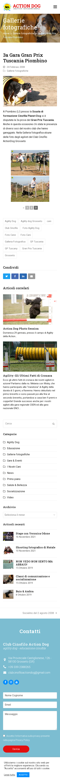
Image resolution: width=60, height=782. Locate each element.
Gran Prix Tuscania (32, 248)
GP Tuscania (36, 241)
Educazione (13, 448)
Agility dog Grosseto (31, 221)
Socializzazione (16, 491)
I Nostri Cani (14, 466)
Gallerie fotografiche (17, 70)
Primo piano (13, 479)
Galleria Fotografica (15, 241)
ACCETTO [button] (23, 775)
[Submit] (53, 423)
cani (49, 221)
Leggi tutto (9, 774)
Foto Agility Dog (31, 228)
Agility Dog (10, 221)
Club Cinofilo (11, 228)
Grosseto (10, 255)
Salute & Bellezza (17, 485)
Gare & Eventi (14, 460)
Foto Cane (10, 234)
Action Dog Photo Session (21, 328)
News (10, 472)
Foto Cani (26, 234)
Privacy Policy (23, 740)
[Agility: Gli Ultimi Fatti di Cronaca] (30, 356)
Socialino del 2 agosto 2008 (38, 613)
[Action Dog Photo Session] (30, 309)
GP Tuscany (11, 248)
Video (10, 497)
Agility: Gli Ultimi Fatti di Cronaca (27, 375)
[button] (55, 6)
